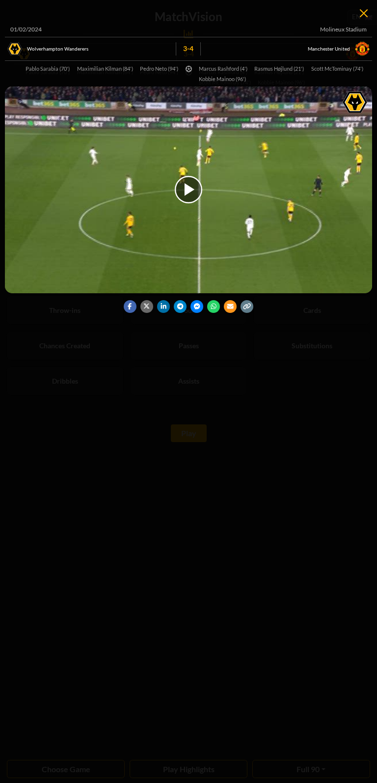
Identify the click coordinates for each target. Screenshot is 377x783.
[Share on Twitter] (146, 306)
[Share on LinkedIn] (163, 306)
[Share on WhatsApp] (213, 306)
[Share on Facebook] (130, 306)
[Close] (364, 13)
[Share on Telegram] (180, 306)
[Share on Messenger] (196, 306)
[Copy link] (247, 306)
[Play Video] (188, 189)
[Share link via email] (230, 306)
